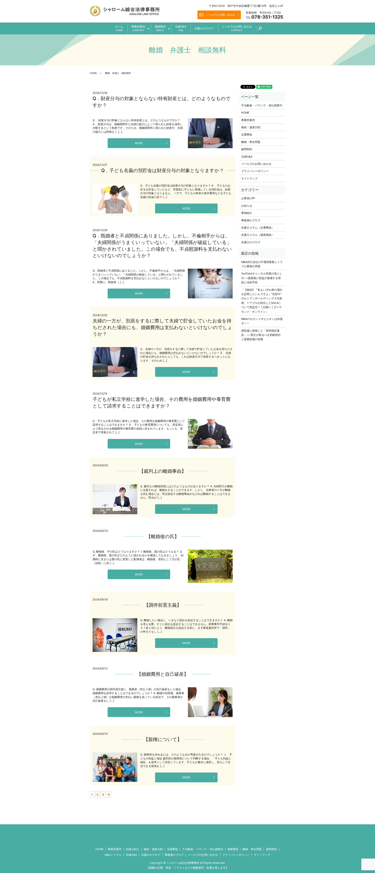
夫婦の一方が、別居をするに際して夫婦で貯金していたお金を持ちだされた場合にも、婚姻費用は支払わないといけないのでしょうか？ (162, 327)
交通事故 (246, 134)
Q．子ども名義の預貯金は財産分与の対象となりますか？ (162, 170)
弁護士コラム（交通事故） (257, 227)
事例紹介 (246, 212)
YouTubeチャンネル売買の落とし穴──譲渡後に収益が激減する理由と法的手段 (261, 278)
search (262, 29)
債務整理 (232, 849)
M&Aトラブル (113, 854)
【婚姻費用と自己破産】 (162, 674)
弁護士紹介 (132, 849)
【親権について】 (163, 739)
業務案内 (160, 28)
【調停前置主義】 (162, 605)
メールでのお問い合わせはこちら (219, 834)
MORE (139, 143)
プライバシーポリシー (255, 171)
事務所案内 (138, 28)
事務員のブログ (250, 220)
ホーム (119, 28)
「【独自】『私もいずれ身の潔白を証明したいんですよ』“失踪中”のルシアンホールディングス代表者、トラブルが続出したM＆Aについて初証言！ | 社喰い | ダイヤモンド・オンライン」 (261, 300)
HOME (93, 73)
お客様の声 (248, 198)
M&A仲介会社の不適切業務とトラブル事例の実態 (262, 264)
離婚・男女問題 (250, 142)
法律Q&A (180, 28)
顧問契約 (246, 149)
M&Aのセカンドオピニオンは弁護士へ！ (262, 321)
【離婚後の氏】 (162, 536)
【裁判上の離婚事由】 (162, 471)
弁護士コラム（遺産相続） (257, 234)
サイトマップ (249, 178)
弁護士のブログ (204, 28)
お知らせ (246, 205)
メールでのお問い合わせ (220, 14)
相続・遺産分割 (250, 127)
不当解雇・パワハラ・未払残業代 (261, 105)
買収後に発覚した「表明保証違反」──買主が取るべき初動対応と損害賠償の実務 (261, 335)
